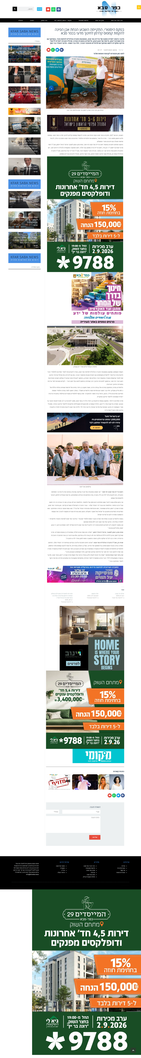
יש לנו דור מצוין (119, 594)
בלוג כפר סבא (90, 874)
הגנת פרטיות (121, 868)
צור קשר (122, 870)
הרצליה (20, 20)
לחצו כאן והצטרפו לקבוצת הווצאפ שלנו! (109, 53)
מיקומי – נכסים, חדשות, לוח (62, 20)
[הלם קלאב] (85, 422)
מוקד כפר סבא (60, 866)
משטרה (62, 868)
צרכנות (93, 872)
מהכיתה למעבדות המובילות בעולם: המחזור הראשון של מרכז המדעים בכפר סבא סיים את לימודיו (62, 596)
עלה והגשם (95, 594)
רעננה (32, 20)
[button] (139, 7)
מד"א (63, 870)
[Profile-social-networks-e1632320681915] (98, 756)
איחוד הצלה (61, 872)
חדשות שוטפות (83, 20)
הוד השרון (44, 20)
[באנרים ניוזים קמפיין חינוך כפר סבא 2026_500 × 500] (97, 298)
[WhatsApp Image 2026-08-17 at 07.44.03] (92, 638)
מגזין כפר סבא (99, 20)
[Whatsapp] (53, 9)
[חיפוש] (15, 9)
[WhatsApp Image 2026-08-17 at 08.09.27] (85, 709)
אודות (123, 866)
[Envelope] (48, 9)
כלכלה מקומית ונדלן (89, 877)
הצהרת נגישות (120, 872)
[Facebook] (58, 9)
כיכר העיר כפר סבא (117, 20)
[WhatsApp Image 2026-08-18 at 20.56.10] (85, 214)
